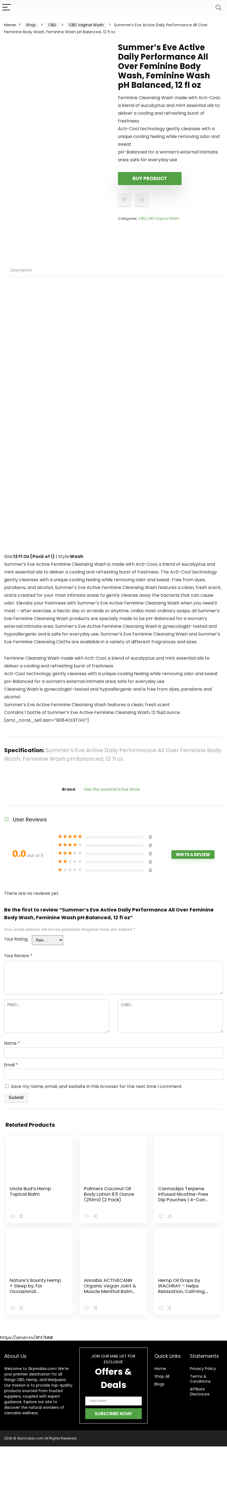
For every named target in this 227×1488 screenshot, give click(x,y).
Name (12, 1043)
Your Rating (16, 939)
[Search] (218, 7)
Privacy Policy (203, 1368)
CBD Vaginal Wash (86, 25)
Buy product (150, 178)
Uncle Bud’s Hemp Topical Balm (30, 1191)
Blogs (159, 1384)
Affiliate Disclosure (200, 1391)
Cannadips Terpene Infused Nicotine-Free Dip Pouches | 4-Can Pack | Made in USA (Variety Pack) (183, 1199)
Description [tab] (21, 270)
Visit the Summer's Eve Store (112, 789)
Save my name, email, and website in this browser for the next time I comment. (96, 1086)
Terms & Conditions (200, 1379)
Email (11, 1065)
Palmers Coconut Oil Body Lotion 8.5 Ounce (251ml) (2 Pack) (109, 1194)
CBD (52, 25)
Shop (31, 25)
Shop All (161, 1376)
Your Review (18, 956)
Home (10, 25)
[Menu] (6, 7)
